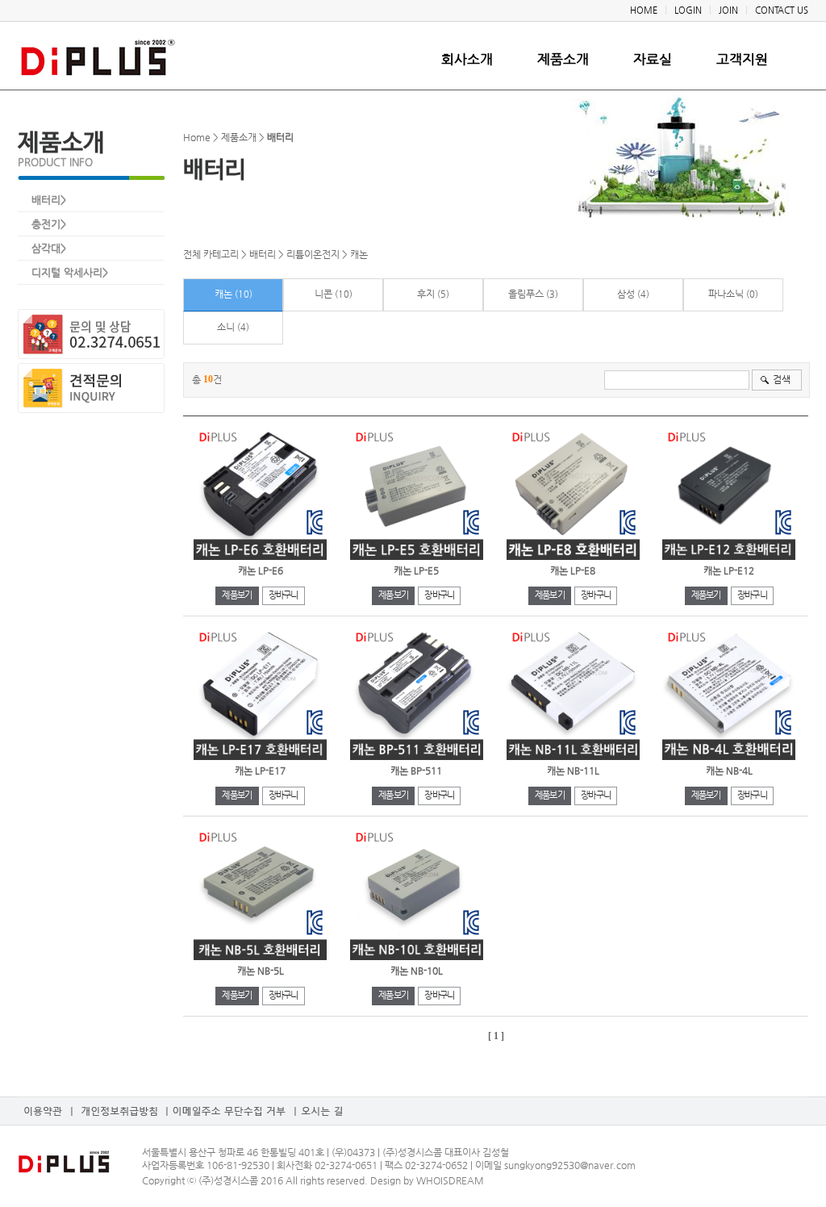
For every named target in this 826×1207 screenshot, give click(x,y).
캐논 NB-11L (573, 770)
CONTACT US (781, 10)
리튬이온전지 (313, 254)
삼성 (626, 293)
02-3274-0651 (347, 1165)
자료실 (652, 59)
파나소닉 (726, 293)
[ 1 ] (496, 1036)
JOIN (728, 10)
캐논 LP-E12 (728, 570)
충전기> (48, 224)
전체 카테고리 (211, 254)
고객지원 (742, 59)
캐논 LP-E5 (416, 570)
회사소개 (467, 59)
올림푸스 (526, 293)
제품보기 (237, 595)
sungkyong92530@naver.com (569, 1165)
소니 (226, 326)
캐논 (359, 254)
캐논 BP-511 (416, 770)
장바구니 (283, 595)
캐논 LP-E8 (572, 570)
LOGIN (688, 10)
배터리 (262, 254)
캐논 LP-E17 (260, 770)
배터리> (48, 200)
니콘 (323, 293)
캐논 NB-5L (260, 970)
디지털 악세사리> (69, 272)
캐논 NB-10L (416, 970)
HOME (643, 10)
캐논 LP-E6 (260, 570)
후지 (426, 293)
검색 (782, 379)
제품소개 (563, 59)
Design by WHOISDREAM (427, 1180)
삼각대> (48, 248)
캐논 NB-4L (729, 770)
